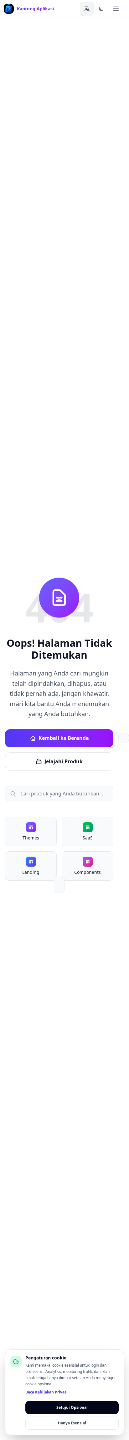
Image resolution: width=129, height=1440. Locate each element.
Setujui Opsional (72, 1407)
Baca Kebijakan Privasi (46, 1392)
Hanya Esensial (72, 1423)
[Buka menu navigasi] (116, 9)
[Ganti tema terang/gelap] (101, 9)
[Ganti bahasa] (87, 9)
